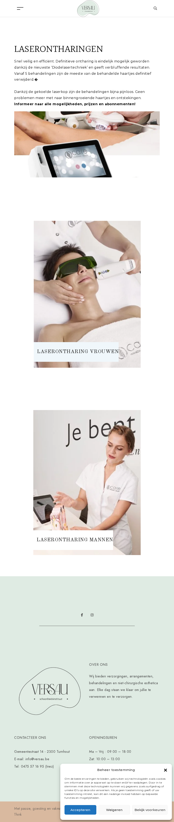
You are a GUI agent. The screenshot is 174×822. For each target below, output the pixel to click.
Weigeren (114, 810)
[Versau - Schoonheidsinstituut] (88, 8)
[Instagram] (92, 615)
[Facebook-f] (82, 615)
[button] (165, 770)
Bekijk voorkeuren (150, 810)
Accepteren (80, 810)
